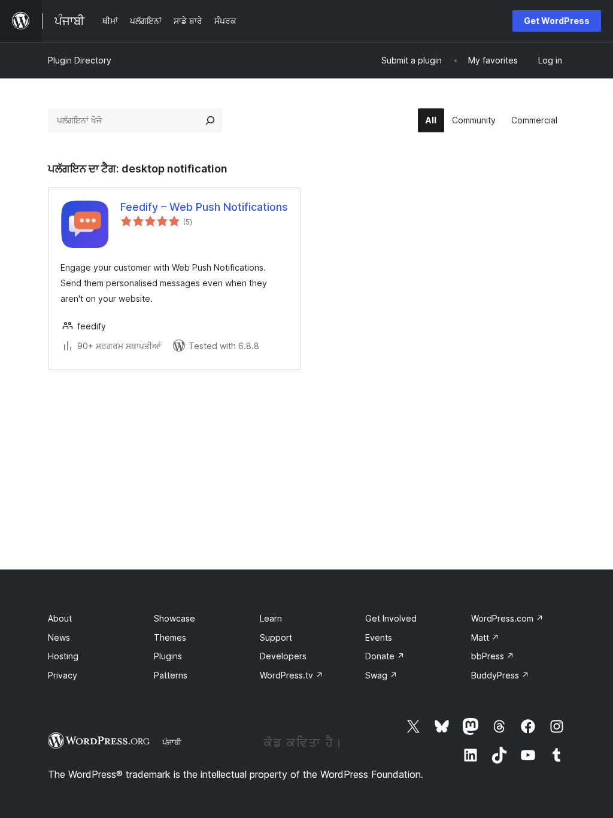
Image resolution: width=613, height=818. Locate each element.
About (60, 618)
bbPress (492, 656)
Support (276, 637)
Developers (283, 656)
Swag (381, 675)
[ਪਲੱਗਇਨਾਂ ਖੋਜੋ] (210, 120)
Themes (170, 637)
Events (378, 637)
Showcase (174, 618)
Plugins (168, 656)
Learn (271, 618)
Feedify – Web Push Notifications (204, 207)
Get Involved (391, 618)
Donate (385, 656)
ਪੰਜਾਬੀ (171, 742)
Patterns (170, 675)
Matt (485, 637)
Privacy (62, 675)
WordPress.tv (291, 675)
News (59, 637)
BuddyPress (500, 675)
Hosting (63, 656)
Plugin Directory (79, 60)
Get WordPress (557, 21)
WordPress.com (507, 618)
